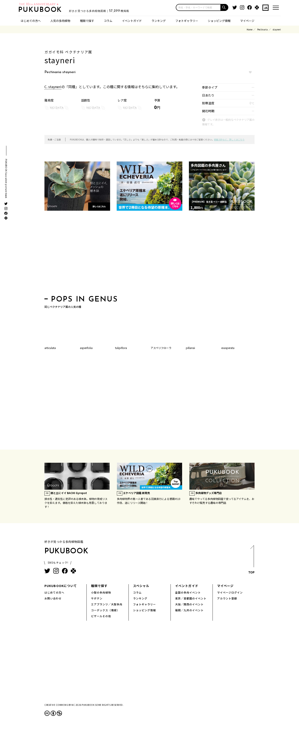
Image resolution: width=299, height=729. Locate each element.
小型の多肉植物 (101, 592)
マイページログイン (230, 592)
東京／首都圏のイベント (190, 598)
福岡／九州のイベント (189, 610)
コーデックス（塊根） (105, 610)
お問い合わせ (53, 598)
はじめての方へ (31, 20)
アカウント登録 (227, 598)
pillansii (190, 348)
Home (249, 29)
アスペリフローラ (161, 348)
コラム (108, 20)
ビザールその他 (101, 616)
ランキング (158, 20)
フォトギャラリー (186, 20)
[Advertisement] (149, 254)
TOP (251, 572)
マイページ (247, 20)
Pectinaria (262, 29)
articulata (50, 348)
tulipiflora (121, 348)
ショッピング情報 (219, 20)
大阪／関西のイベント (189, 604)
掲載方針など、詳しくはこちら (229, 139)
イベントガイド (132, 20)
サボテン (96, 598)
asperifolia (86, 348)
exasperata (227, 348)
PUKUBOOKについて (60, 586)
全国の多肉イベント (188, 592)
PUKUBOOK (41, 10)
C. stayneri (52, 86)
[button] (224, 7)
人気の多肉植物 (60, 20)
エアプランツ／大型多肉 (106, 604)
